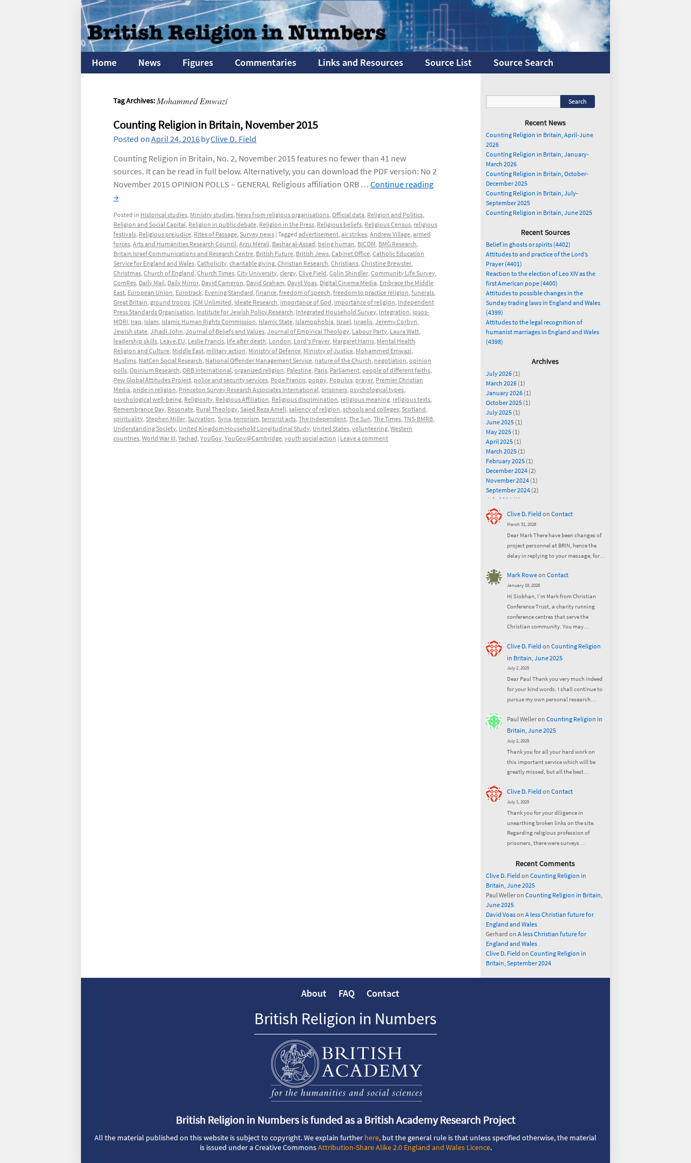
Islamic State (276, 321)
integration (394, 312)
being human (336, 244)
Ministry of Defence (274, 351)
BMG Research (397, 244)
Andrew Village (390, 234)
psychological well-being (147, 399)
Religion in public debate (222, 224)
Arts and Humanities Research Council (184, 244)
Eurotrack (188, 292)
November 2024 (507, 480)
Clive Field (313, 273)
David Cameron (222, 283)
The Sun (360, 419)
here (371, 1137)
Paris (320, 370)
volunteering (370, 428)
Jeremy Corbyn (396, 321)
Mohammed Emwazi (383, 351)
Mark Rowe (522, 575)
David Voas (302, 283)
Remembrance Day (139, 409)
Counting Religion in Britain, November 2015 (215, 124)
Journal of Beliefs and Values (225, 331)
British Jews (312, 253)
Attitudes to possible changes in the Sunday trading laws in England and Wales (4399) (543, 302)
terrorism (246, 419)
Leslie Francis (206, 341)
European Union (150, 292)
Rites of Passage (215, 234)
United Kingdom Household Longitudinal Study (244, 428)
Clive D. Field (233, 138)
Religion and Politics (395, 215)
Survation (201, 419)
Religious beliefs (339, 224)
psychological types (377, 390)
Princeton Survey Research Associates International (249, 390)
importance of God (305, 302)
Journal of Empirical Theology (308, 331)
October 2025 (504, 402)
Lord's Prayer (312, 341)
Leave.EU (172, 341)
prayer (364, 380)
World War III (158, 438)
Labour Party (369, 331)
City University (257, 273)
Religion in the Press (286, 224)
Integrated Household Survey (336, 312)
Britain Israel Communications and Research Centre (183, 253)
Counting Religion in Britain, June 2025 (539, 212)
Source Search (523, 62)
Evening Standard (229, 292)
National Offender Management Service (258, 360)
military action (226, 351)
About (314, 993)
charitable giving (252, 263)
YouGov (211, 438)
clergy (288, 273)
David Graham (265, 283)
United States (331, 428)
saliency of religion (314, 409)
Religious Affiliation (242, 399)
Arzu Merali (254, 244)
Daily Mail (152, 283)
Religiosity (198, 399)
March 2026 (501, 383)
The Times (387, 419)
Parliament (345, 370)
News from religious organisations (282, 215)
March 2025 (501, 451)
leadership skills (135, 341)
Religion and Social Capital (149, 224)
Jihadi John (166, 331)
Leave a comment (364, 438)
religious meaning (365, 399)
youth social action (310, 438)
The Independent (322, 419)
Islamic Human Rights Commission (208, 321)
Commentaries (265, 62)
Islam (151, 321)
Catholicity (212, 263)
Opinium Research (155, 370)
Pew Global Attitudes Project (152, 380)
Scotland (414, 409)
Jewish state (130, 331)
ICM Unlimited (212, 302)
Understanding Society (144, 428)
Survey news (257, 234)
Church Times (215, 273)
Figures (197, 62)
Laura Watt (404, 331)
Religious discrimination (305, 399)
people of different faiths (396, 370)
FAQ (346, 993)
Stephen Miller (165, 419)
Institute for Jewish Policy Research (245, 312)
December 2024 (506, 470)
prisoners (334, 390)
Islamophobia (314, 321)
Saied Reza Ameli (263, 409)
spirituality (128, 419)
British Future (274, 253)
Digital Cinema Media (348, 283)
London (280, 341)
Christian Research (302, 263)
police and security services (231, 380)
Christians (344, 263)
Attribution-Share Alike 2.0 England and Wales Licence (404, 1147)
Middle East (188, 351)
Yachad (188, 438)
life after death (246, 341)
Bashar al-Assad (293, 244)
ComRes (124, 283)
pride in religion (154, 390)
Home (104, 62)
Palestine (299, 370)
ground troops (170, 302)
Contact (562, 514)
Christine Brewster (386, 263)
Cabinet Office (350, 253)
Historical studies (163, 215)
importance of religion (364, 302)
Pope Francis (288, 380)
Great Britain (130, 302)
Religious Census (387, 224)
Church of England (169, 273)
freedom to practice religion (371, 292)
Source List (448, 62)
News (149, 62)
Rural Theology (217, 409)
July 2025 (499, 412)
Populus (341, 380)
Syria (224, 419)
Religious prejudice (165, 234)
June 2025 (500, 422)
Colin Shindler (348, 273)
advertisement (318, 234)
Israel (343, 321)
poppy (317, 380)
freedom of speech (304, 292)
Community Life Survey (403, 273)
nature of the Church (343, 360)
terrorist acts (279, 419)
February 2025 (505, 461)
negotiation (390, 360)
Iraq (136, 321)
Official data (348, 215)
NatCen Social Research (170, 360)
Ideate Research (255, 302)
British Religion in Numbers (345, 1018)
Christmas (127, 273)
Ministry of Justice (328, 351)
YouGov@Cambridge (253, 438)
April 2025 (499, 441)
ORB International (207, 370)
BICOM (366, 244)
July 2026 (499, 373)
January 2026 (504, 393)
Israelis (363, 321)
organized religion (259, 370)
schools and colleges (371, 409)
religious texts (411, 399)
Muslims (124, 360)
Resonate (180, 409)
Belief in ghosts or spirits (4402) (528, 244)
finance (266, 292)
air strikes (354, 234)
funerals (422, 292)
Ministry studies (211, 215)
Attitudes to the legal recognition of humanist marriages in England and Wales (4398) (542, 332)
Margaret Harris (353, 341)
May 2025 (498, 432)
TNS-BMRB (418, 419)
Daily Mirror (183, 283)
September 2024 (508, 490)
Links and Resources (360, 62)
